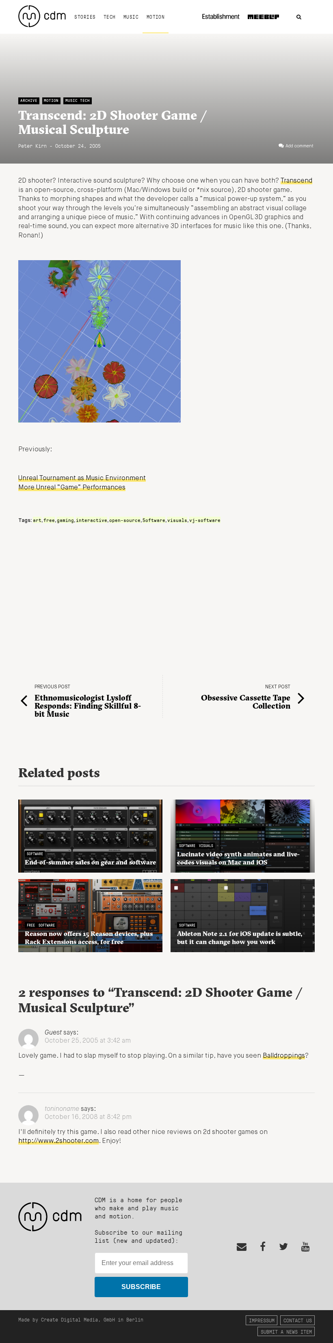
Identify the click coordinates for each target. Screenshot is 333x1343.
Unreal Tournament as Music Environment (82, 478)
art (37, 520)
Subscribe (141, 1286)
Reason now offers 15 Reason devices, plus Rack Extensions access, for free (89, 937)
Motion (156, 16)
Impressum (262, 1320)
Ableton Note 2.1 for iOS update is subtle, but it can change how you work (239, 937)
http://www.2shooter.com (58, 1141)
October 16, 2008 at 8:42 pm (88, 1117)
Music (130, 16)
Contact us (297, 1320)
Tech (110, 16)
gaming (65, 520)
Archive (28, 100)
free (49, 520)
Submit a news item (286, 1331)
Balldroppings (284, 1056)
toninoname (62, 1109)
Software (154, 520)
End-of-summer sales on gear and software (90, 862)
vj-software (205, 520)
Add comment (299, 146)
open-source (125, 520)
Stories (84, 16)
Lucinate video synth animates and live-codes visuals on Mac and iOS (238, 858)
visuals (177, 520)
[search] (299, 17)
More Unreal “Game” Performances (71, 488)
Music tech (77, 100)
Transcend (296, 181)
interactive (91, 520)
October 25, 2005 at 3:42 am (88, 1041)
